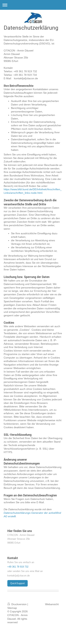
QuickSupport (17, 583)
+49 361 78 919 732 (17, 566)
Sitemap (12, 607)
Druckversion (19, 604)
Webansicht (52, 604)
